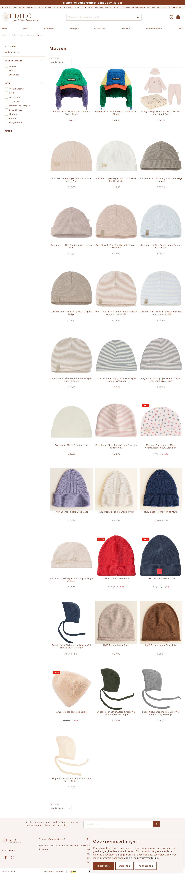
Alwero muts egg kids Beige (71, 712)
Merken (125, 28)
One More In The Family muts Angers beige (71, 313)
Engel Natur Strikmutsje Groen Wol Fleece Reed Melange (116, 713)
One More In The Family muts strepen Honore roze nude (116, 313)
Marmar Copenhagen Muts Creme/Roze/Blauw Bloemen (160, 446)
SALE (180, 28)
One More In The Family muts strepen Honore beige (71, 379)
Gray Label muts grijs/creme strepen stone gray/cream (116, 379)
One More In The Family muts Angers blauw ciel (161, 246)
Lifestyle (100, 28)
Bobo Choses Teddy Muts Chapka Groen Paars (71, 113)
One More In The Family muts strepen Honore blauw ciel (161, 313)
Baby (26, 28)
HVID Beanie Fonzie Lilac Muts (71, 512)
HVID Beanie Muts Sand (116, 645)
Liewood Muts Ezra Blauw (161, 578)
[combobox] (104, 17)
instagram (44, 849)
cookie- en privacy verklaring (141, 858)
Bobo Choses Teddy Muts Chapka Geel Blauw (116, 113)
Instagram (177, 7)
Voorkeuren (146, 866)
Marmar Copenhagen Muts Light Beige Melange (71, 579)
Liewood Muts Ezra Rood (116, 578)
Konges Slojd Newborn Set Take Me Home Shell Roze (161, 113)
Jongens (49, 28)
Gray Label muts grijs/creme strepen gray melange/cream (160, 379)
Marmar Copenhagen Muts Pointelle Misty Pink (71, 179)
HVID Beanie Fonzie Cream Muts (116, 512)
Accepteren (103, 866)
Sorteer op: (55, 58)
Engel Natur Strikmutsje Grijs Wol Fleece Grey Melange (161, 713)
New (4, 28)
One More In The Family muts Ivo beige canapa (161, 179)
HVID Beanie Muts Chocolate (160, 645)
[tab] (23, 47)
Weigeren (124, 866)
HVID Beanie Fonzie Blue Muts (160, 512)
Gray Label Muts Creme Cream (71, 445)
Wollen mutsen (12, 52)
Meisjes (74, 28)
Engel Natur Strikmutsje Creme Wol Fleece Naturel (71, 779)
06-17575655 (162, 7)
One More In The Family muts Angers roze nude (116, 246)
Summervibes (154, 28)
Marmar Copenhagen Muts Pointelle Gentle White (116, 179)
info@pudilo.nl (139, 7)
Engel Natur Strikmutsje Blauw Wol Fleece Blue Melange (71, 646)
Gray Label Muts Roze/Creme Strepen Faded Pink (116, 446)
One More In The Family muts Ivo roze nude (71, 246)
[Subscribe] (156, 824)
